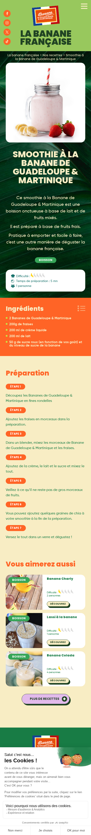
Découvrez (58, 603)
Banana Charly (60, 578)
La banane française (23, 55)
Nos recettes (52, 55)
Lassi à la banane (62, 617)
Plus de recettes (44, 699)
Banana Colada (60, 655)
